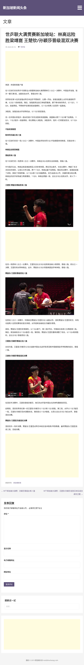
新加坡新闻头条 (15, 7)
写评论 (22, 47)
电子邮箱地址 (9, 560)
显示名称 (7, 548)
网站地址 (7, 572)
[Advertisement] (42, 66)
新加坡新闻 (17, 483)
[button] (80, 5)
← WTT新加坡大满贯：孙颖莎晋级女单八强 (18, 491)
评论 (6, 514)
